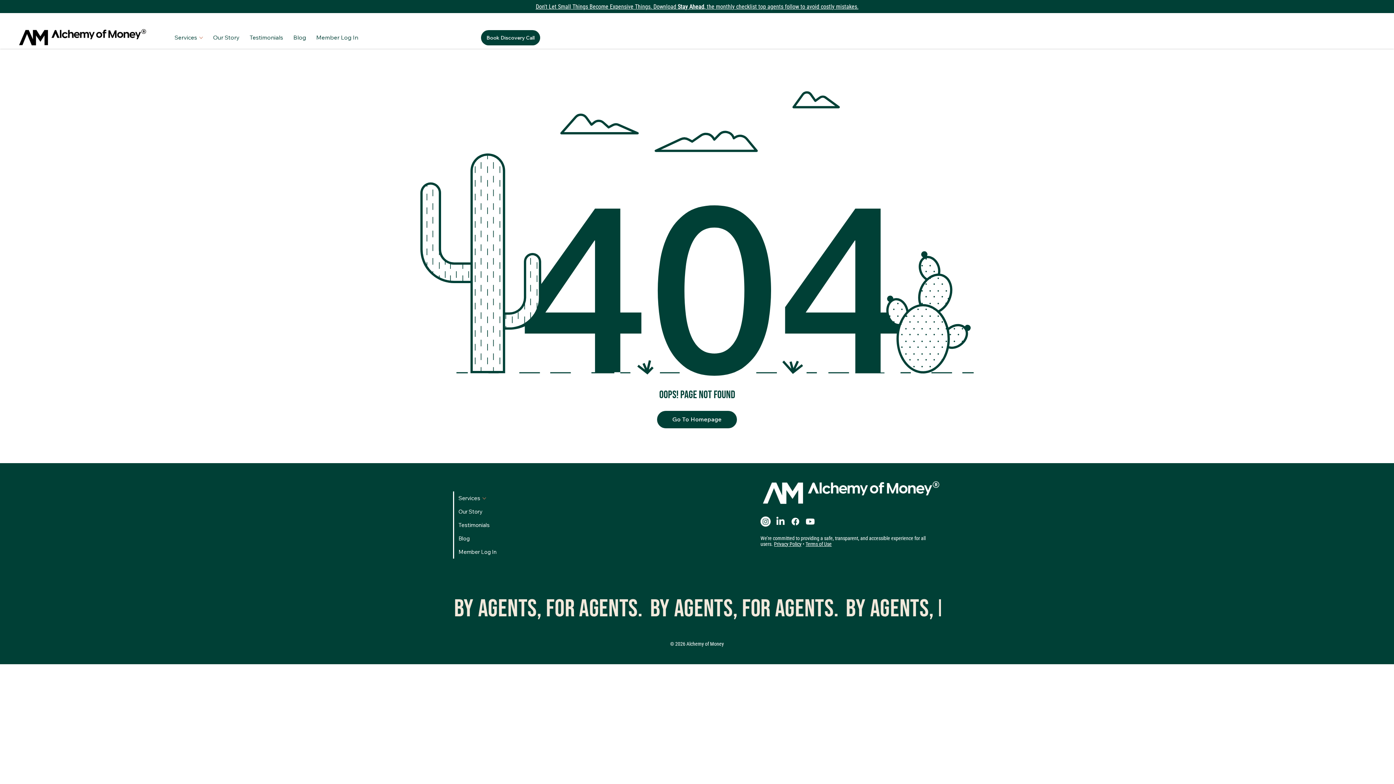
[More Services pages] (201, 38)
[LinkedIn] (780, 521)
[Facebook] (795, 521)
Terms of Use (819, 544)
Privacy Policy (788, 544)
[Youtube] (810, 521)
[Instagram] (766, 521)
